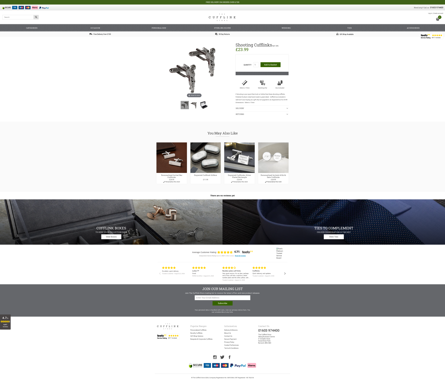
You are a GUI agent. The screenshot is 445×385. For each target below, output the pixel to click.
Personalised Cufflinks (198, 330)
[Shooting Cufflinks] (185, 105)
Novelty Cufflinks (196, 333)
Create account (438, 13)
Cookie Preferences (231, 345)
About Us (227, 333)
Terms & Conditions (231, 348)
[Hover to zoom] (194, 70)
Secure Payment (230, 339)
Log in (430, 13)
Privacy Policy (229, 342)
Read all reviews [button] (240, 256)
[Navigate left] (160, 273)
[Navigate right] (285, 273)
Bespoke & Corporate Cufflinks (201, 339)
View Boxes (111, 236)
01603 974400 (436, 7)
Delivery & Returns (231, 330)
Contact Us (228, 336)
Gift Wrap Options (196, 336)
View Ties (333, 236)
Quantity (247, 65)
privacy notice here (239, 310)
